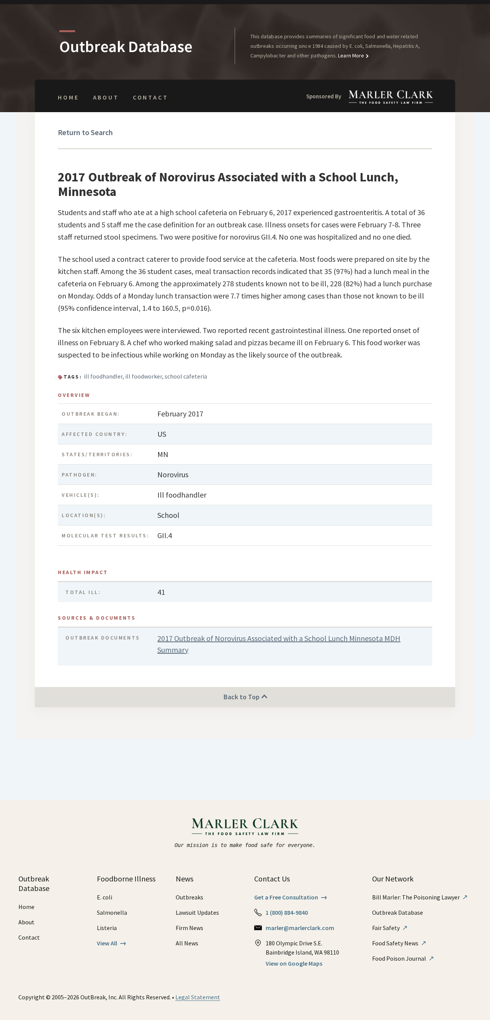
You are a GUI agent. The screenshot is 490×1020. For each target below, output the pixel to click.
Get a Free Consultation (290, 897)
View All (111, 943)
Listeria (107, 928)
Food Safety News (399, 943)
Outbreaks (189, 897)
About (106, 97)
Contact (150, 97)
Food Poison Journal (403, 958)
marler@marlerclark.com (300, 928)
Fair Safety (390, 928)
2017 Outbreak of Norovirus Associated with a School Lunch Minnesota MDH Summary (278, 643)
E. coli (104, 897)
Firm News (189, 928)
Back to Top (242, 696)
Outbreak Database (397, 912)
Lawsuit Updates (197, 912)
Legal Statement (197, 997)
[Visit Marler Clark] (245, 826)
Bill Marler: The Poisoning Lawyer (420, 897)
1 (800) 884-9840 (287, 912)
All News (187, 943)
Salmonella (112, 912)
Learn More (350, 55)
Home (68, 97)
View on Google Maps (294, 963)
